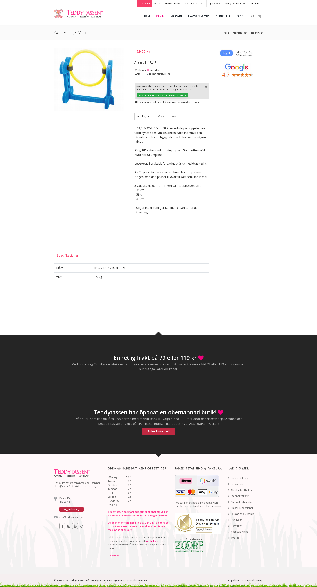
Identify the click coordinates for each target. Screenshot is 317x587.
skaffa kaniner (153, 541)
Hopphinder (256, 32)
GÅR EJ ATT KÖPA (166, 116)
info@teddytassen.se (71, 517)
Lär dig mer (236, 484)
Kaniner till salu (239, 478)
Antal (141, 116)
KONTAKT (256, 3)
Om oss (234, 537)
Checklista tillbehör (241, 490)
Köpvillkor (236, 525)
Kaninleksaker (240, 32)
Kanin (226, 32)
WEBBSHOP (144, 3)
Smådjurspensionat (241, 507)
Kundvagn (236, 519)
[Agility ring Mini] (89, 80)
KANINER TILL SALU (195, 3)
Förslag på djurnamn (242, 514)
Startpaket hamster (241, 502)
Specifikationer (68, 255)
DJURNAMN (214, 3)
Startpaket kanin (239, 495)
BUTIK (157, 3)
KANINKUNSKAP (173, 3)
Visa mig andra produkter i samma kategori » (162, 95)
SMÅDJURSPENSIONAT (235, 3)
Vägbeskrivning (239, 531)
